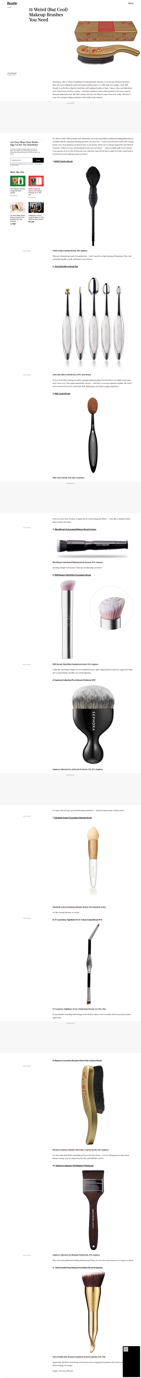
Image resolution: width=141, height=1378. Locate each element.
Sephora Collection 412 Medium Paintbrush (74, 1165)
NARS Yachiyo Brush (63, 161)
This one (56, 256)
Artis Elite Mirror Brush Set (66, 266)
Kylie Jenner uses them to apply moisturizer (102, 386)
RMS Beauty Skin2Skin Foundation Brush (72, 575)
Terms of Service (38, 164)
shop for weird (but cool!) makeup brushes (86, 88)
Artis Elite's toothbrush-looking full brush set (116, 138)
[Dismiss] (137, 1348)
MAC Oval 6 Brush (62, 393)
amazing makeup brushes (91, 380)
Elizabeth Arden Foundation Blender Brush (73, 818)
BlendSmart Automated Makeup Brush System (75, 529)
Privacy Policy (15, 165)
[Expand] (124, 1348)
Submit (38, 160)
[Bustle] (12, 3)
